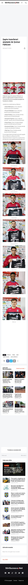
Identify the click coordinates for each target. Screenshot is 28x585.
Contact (15, 580)
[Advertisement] (14, 21)
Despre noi (21, 580)
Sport (17, 354)
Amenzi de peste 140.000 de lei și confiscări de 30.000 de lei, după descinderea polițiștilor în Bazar (18, 509)
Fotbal (13, 354)
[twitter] (19, 573)
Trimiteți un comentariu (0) (14, 450)
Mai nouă (4, 455)
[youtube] (9, 573)
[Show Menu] (2, 2)
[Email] (14, 361)
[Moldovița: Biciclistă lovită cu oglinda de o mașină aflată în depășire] (6, 538)
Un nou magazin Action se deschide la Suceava (17, 516)
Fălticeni (9, 354)
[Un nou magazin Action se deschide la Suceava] (6, 517)
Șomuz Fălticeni (14, 356)
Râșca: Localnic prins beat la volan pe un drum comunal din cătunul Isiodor (18, 494)
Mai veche (23, 455)
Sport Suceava (6, 356)
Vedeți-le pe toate (20, 368)
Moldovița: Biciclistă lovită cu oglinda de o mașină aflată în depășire (17, 538)
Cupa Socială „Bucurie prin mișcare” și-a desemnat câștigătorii (18, 396)
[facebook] (5, 573)
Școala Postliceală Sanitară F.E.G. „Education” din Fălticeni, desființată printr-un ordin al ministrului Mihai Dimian (8, 381)
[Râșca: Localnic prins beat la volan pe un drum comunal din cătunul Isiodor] (6, 495)
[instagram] (15, 573)
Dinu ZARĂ (5, 559)
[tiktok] (12, 573)
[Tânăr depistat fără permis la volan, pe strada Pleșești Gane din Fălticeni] (8, 389)
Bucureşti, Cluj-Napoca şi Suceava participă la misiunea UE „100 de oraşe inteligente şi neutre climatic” (17, 487)
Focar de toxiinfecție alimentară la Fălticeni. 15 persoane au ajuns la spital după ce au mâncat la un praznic (8, 411)
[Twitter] (11, 361)
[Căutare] (26, 2)
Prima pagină (8, 580)
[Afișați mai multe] (17, 361)
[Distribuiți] (24, 48)
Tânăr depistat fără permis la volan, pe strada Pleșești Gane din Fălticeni (8, 396)
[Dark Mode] (22, 2)
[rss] (22, 573)
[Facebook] (7, 361)
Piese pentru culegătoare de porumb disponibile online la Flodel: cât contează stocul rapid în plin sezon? (18, 480)
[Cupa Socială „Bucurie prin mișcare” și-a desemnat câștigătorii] (20, 389)
